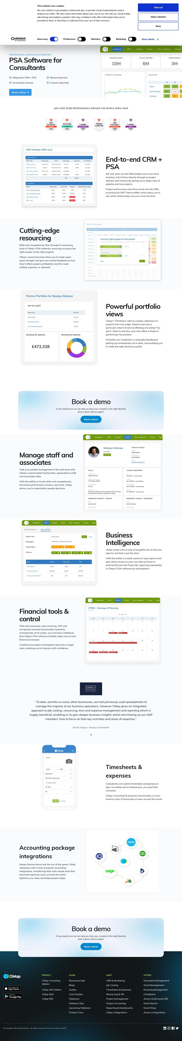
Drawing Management (156, 989)
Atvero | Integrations (154, 1012)
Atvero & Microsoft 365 (156, 998)
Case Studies (76, 994)
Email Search (150, 1003)
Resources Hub (77, 980)
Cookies (56, 1028)
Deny (158, 26)
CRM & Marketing (115, 980)
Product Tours (76, 1012)
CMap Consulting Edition (51, 982)
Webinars (74, 998)
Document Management (156, 980)
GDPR (63, 1028)
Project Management (117, 998)
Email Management (154, 985)
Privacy (49, 1028)
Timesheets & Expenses (118, 989)
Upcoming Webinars (80, 1007)
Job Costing (112, 985)
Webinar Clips (76, 1003)
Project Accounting (116, 1003)
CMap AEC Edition (51, 989)
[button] (91, 734)
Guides (72, 989)
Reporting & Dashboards (119, 1007)
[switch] (82, 39)
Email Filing (150, 1007)
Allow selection (158, 17)
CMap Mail (48, 994)
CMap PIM (47, 998)
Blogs (72, 985)
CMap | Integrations (116, 1012)
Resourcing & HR (115, 994)
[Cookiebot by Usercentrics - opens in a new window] (18, 39)
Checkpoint (149, 994)
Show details (148, 39)
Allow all (158, 7)
